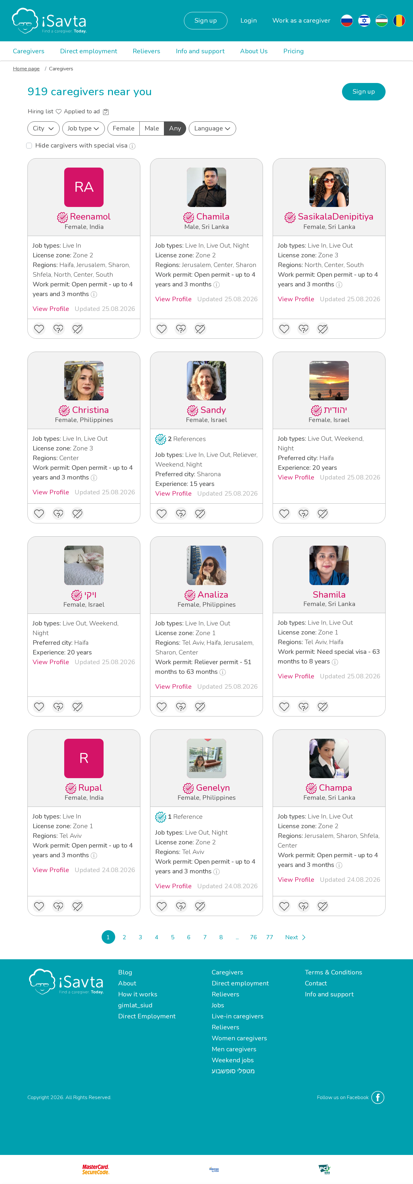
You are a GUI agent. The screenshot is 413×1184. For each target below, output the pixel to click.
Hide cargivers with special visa (82, 145)
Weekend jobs (233, 1060)
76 (253, 937)
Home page (26, 68)
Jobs (218, 1005)
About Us (254, 51)
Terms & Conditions (333, 972)
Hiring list (41, 111)
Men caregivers (234, 1049)
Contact (316, 983)
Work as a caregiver (301, 20)
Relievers (146, 51)
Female (124, 128)
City (38, 128)
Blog (125, 972)
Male (152, 128)
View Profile (51, 308)
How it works (137, 994)
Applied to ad (83, 111)
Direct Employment (147, 1016)
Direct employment (88, 51)
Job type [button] (80, 128)
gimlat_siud (135, 1005)
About (127, 983)
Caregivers (29, 51)
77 (269, 937)
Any (175, 128)
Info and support (200, 51)
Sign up (206, 20)
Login (248, 20)
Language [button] (208, 128)
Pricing (293, 51)
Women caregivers (239, 1038)
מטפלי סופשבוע (233, 1071)
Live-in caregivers (238, 1016)
